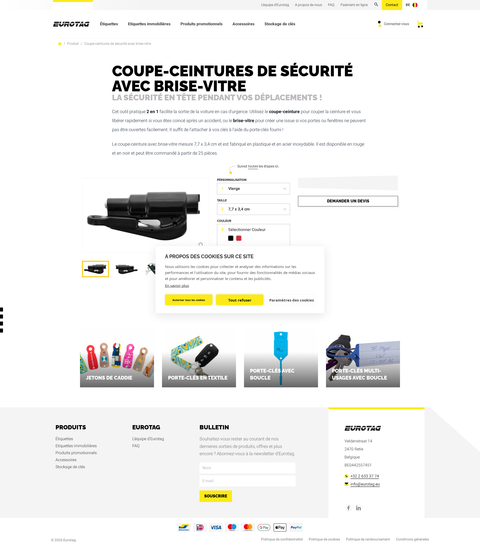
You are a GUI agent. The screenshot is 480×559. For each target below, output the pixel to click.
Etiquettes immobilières (149, 24)
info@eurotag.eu (365, 484)
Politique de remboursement (368, 539)
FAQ (136, 446)
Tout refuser (240, 299)
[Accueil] (74, 24)
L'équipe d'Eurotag (148, 439)
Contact (392, 5)
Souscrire (215, 496)
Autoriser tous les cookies (188, 300)
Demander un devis (348, 201)
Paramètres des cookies (291, 299)
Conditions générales (412, 539)
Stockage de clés (279, 24)
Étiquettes (109, 24)
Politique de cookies (324, 539)
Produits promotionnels (201, 24)
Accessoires (243, 24)
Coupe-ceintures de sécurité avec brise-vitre (117, 43)
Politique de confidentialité (282, 539)
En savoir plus (177, 285)
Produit (73, 43)
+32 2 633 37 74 (364, 476)
